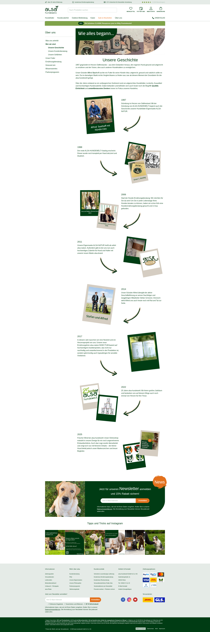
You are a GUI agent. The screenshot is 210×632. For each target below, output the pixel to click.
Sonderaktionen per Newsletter (103, 586)
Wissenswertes (51, 69)
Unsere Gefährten (55, 55)
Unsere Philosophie (75, 583)
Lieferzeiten (48, 580)
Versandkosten (49, 577)
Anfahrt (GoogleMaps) (124, 589)
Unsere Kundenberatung (57, 51)
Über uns (118, 18)
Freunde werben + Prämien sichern (104, 589)
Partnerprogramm (52, 72)
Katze (93, 18)
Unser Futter (50, 58)
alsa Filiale (48, 589)
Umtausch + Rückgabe (52, 586)
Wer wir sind (51, 44)
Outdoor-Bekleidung (80, 18)
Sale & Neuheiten (105, 18)
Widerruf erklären (140, 628)
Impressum (162, 628)
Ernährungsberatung (53, 62)
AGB (156, 628)
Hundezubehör (63, 18)
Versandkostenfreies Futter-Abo (103, 583)
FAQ (70, 577)
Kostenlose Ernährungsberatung (103, 577)
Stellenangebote (74, 589)
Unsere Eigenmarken (75, 580)
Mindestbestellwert (50, 583)
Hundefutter (49, 18)
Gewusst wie (50, 65)
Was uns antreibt (52, 41)
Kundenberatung (74, 574)
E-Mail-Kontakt (122, 586)
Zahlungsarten (49, 574)
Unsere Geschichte (56, 48)
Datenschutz (150, 628)
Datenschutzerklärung (104, 509)
